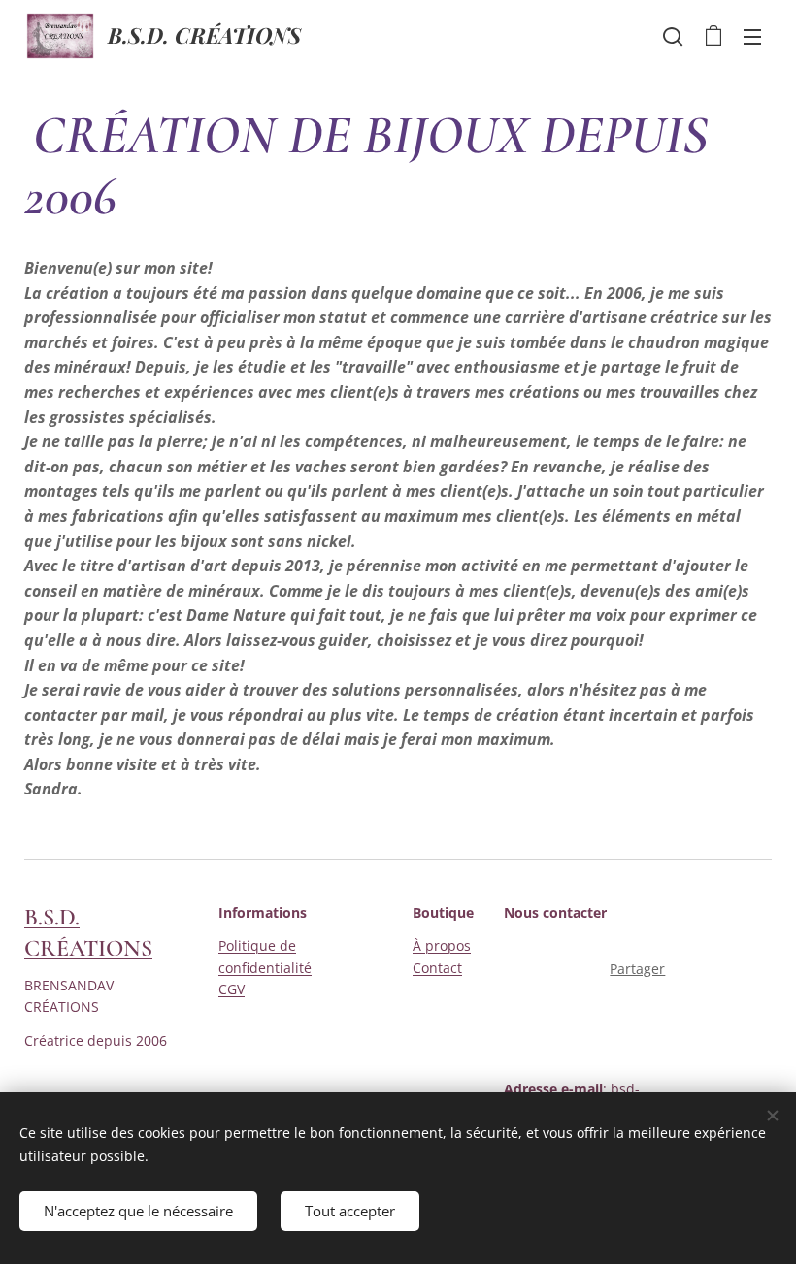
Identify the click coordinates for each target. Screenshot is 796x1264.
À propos (442, 945)
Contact (437, 967)
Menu (752, 35)
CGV (231, 989)
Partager (637, 968)
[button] (672, 36)
